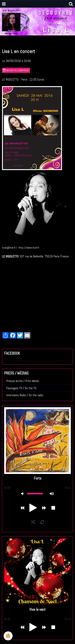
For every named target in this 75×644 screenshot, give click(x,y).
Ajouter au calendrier (17, 70)
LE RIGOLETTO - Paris (14, 79)
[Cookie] (8, 635)
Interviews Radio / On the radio (24, 395)
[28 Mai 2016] (32, 128)
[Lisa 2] (37, 205)
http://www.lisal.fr (29, 247)
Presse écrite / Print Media (22, 381)
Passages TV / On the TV (21, 388)
